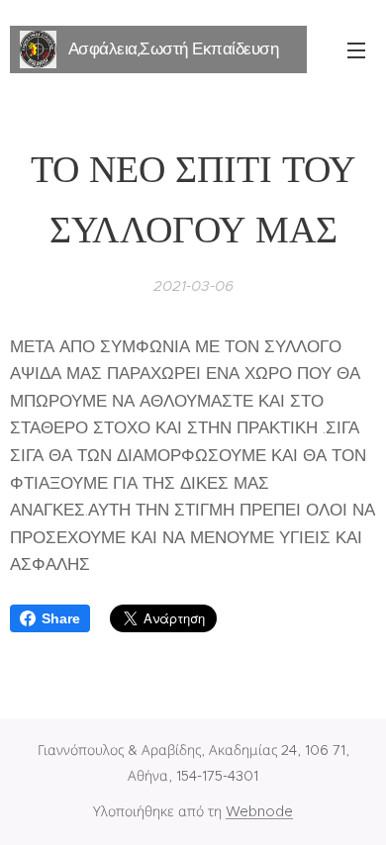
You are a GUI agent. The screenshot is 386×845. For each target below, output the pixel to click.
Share (61, 618)
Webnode (259, 811)
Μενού (356, 49)
